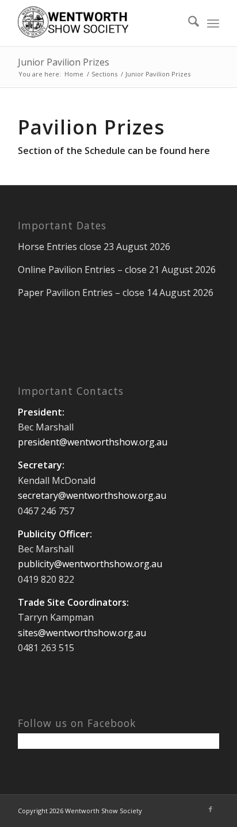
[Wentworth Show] (98, 23)
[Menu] (213, 23)
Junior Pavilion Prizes (63, 62)
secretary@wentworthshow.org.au (92, 495)
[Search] (188, 23)
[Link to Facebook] (210, 809)
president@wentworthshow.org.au (92, 442)
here (199, 150)
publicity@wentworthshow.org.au (90, 563)
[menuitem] (188, 23)
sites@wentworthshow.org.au (82, 632)
